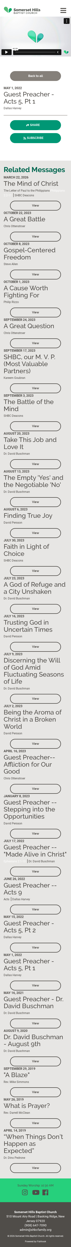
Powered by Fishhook (35, 1241)
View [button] (35, 205)
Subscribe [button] (35, 138)
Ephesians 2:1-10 (15, 861)
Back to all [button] (35, 76)
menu (63, 10)
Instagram (25, 1192)
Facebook (45, 1192)
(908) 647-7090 (36, 1225)
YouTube (35, 1192)
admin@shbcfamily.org (36, 1229)
